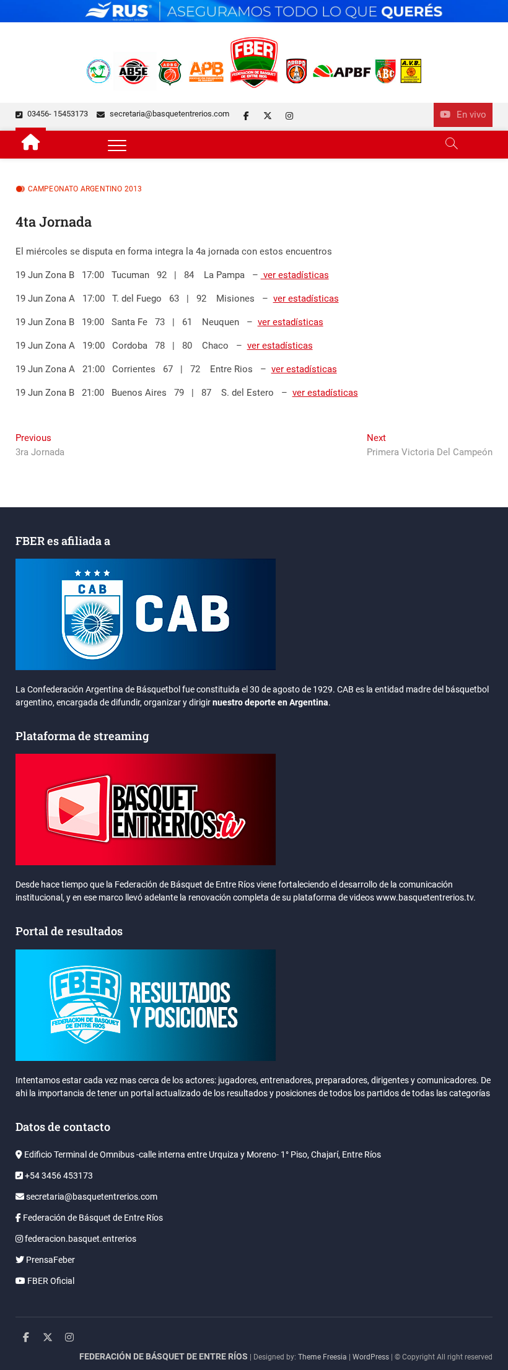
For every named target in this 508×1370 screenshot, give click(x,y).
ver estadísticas (295, 275)
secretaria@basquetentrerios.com (168, 113)
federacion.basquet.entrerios (79, 1239)
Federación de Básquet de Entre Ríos (92, 1218)
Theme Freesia (322, 1357)
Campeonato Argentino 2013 (85, 189)
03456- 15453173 (56, 113)
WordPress (371, 1357)
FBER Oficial (49, 1281)
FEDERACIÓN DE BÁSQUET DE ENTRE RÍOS (163, 1356)
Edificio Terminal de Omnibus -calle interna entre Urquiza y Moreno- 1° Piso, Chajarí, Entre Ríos (201, 1154)
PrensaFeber (49, 1260)
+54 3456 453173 (58, 1175)
